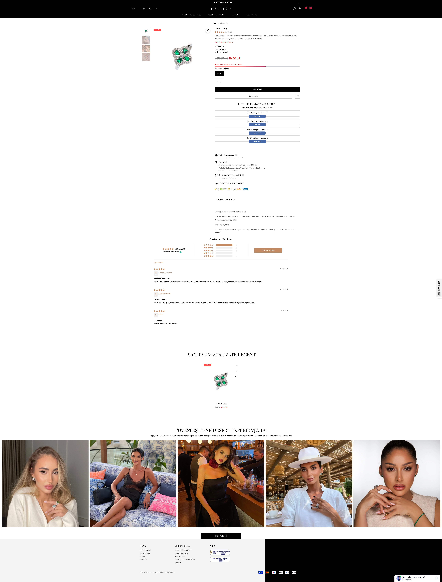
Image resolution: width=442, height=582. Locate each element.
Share (207, 30)
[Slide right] (299, 2)
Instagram (221, 536)
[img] (159, 269)
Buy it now (253, 96)
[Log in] (299, 8)
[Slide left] (296, 2)
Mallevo (223, 49)
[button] (137, 8)
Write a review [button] (268, 250)
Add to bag (257, 89)
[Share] (207, 30)
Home (215, 23)
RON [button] (133, 9)
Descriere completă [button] (225, 200)
